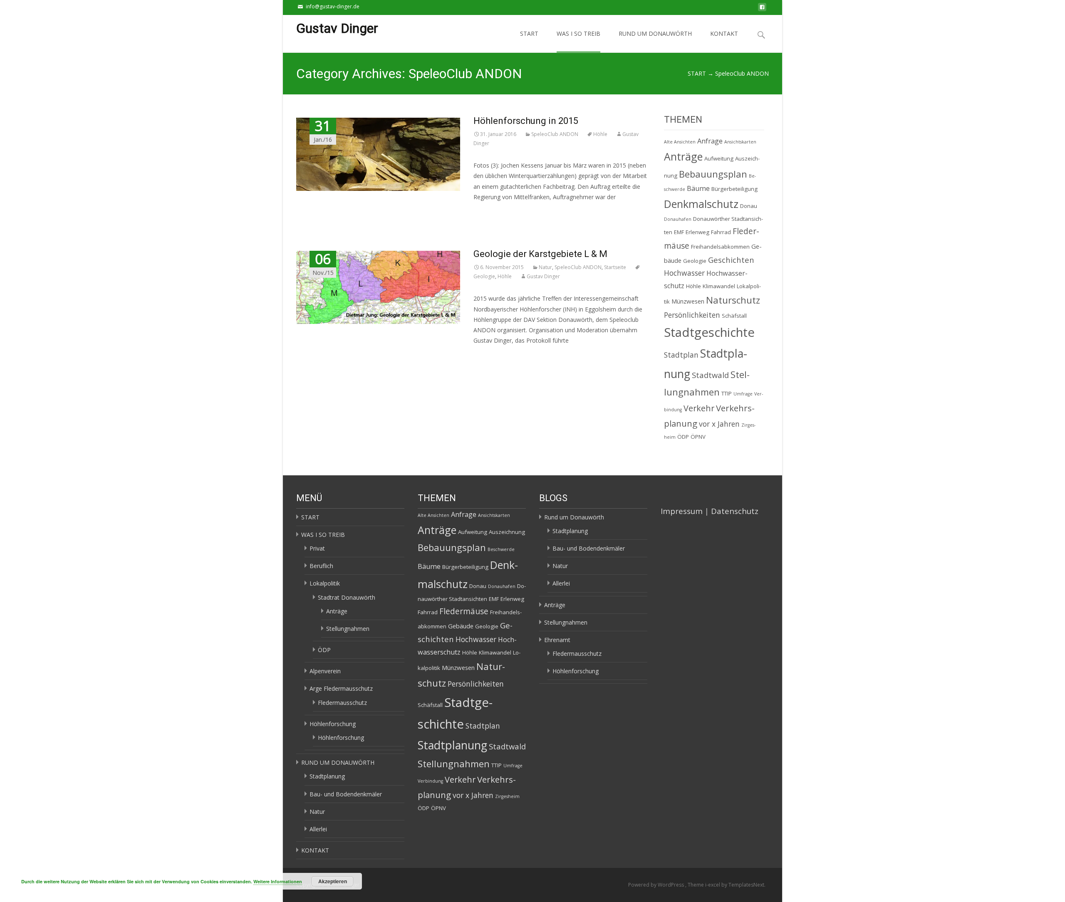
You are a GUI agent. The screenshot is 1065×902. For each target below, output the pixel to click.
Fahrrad (721, 232)
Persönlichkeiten (692, 315)
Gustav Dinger (543, 276)
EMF (679, 232)
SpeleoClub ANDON (554, 134)
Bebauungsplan (713, 174)
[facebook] (762, 9)
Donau (748, 206)
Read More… (490, 212)
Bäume (698, 188)
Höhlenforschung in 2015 (525, 121)
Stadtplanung (327, 776)
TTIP (726, 393)
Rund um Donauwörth (574, 517)
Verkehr (699, 408)
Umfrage (743, 394)
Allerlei (318, 829)
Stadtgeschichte (709, 332)
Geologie (694, 260)
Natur (545, 267)
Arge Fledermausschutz (341, 688)
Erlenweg (697, 232)
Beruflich (321, 566)
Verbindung (430, 781)
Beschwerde (501, 549)
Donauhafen (677, 219)
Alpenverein (325, 671)
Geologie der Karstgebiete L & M (540, 254)
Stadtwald (710, 375)
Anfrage (710, 141)
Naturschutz (733, 300)
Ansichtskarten (740, 142)
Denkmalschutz (701, 204)
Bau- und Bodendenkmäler (346, 794)
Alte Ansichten (680, 142)
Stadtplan (681, 355)
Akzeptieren (332, 881)
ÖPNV (698, 436)
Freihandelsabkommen (720, 246)
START (529, 33)
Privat (317, 548)
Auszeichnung (507, 532)
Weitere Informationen (277, 881)
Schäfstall (734, 315)
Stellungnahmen (347, 629)
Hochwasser (684, 273)
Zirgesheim (507, 796)
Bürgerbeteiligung (734, 189)
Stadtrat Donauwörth (346, 597)
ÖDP (683, 436)
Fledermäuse (463, 611)
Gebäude (460, 626)
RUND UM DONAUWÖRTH (655, 33)
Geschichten (731, 260)
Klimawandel (719, 286)
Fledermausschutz (342, 703)
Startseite (615, 267)
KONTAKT (724, 33)
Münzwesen (687, 301)
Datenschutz (734, 511)
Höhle (600, 134)
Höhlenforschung (333, 724)
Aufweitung (718, 158)
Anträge (683, 156)
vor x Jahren (719, 424)
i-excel (713, 884)
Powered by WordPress (656, 884)
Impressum (682, 511)
